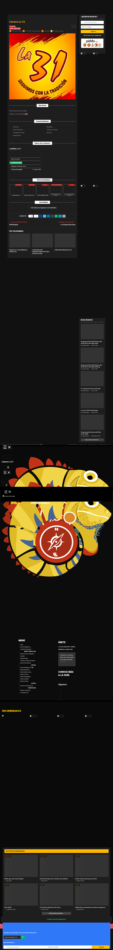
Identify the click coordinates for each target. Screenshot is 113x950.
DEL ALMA (7, 907)
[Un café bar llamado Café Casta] (56, 894)
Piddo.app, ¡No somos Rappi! (14, 878)
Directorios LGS (30, 651)
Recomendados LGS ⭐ (26, 667)
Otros (33, 683)
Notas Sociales (24, 679)
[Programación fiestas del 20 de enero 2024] (92, 422)
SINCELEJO (8, 856)
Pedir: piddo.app (15, 28)
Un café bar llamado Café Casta (50, 907)
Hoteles (22, 656)
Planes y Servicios (103, 444)
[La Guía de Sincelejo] (9, 496)
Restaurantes (24, 658)
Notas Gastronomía (25, 672)
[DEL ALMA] (21, 894)
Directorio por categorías (27, 653)
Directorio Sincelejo (73, 444)
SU (41, 444)
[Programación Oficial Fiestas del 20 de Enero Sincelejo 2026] (92, 331)
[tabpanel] (42, 66)
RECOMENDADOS (11, 711)
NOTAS (77, 856)
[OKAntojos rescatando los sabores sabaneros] (92, 894)
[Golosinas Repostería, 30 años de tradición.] (56, 866)
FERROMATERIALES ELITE (63, 250)
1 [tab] (42, 101)
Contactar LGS (83, 444)
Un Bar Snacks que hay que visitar (86, 878)
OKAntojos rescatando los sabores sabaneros (90, 907)
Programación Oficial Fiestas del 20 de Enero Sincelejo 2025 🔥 (91, 366)
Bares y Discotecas (25, 663)
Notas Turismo (24, 674)
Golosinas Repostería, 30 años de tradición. (54, 878)
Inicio (21, 644)
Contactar (32, 688)
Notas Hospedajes (25, 676)
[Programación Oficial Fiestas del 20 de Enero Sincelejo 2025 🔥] (92, 355)
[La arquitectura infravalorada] (92, 378)
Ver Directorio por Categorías (92, 35)
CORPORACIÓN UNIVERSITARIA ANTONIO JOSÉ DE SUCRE (40, 251)
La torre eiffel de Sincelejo (89, 410)
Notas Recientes (24, 669)
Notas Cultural (24, 681)
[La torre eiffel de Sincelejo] (92, 400)
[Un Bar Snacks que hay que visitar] (92, 866)
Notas (33, 665)
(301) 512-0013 (15, 159)
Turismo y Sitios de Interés (27, 660)
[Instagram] (13, 155)
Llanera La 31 (15, 149)
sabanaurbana (86, 345)
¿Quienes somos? (92, 444)
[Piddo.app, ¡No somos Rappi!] (21, 866)
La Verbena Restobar (67, 225)
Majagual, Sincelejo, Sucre (18, 166)
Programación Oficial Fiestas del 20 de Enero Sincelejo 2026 (91, 342)
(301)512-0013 (17, 163)
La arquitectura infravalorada (90, 388)
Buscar (93, 31)
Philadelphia (13, 225)
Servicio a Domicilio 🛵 (26, 685)
